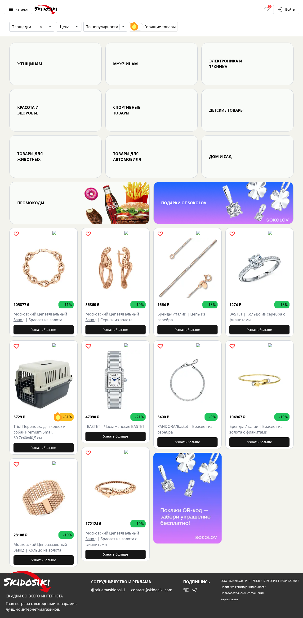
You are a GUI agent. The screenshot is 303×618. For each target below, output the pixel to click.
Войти (290, 9)
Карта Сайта (229, 599)
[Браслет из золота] (43, 268)
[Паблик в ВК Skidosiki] (186, 590)
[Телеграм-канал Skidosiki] (194, 590)
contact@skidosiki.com (151, 589)
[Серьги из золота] (115, 268)
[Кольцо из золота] (43, 498)
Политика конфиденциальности (243, 587)
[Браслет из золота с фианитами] (115, 487)
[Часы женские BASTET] (115, 380)
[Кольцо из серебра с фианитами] (259, 268)
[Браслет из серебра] (187, 380)
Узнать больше (43, 329)
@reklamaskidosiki (108, 589)
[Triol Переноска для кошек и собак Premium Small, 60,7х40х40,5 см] (43, 380)
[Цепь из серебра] (187, 268)
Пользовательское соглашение (243, 593)
